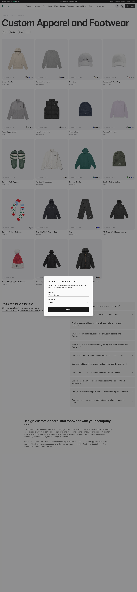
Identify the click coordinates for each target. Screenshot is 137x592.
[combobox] (68, 295)
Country (51, 292)
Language (51, 300)
